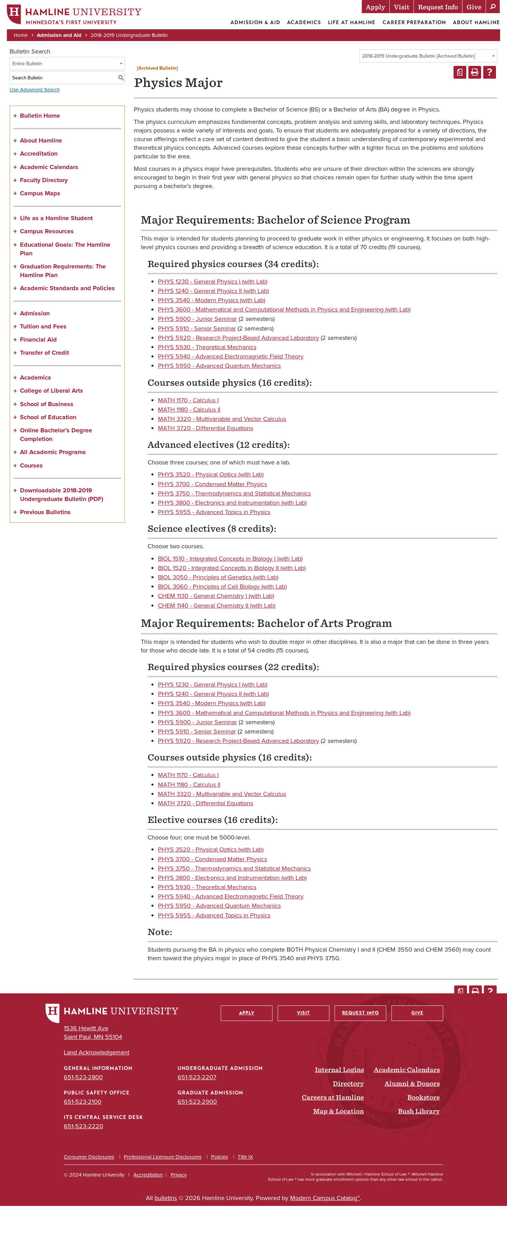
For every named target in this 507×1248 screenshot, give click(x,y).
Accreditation (39, 153)
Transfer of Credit (44, 352)
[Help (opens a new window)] (489, 72)
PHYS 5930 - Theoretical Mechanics (207, 347)
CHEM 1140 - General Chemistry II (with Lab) (216, 605)
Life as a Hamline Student (56, 218)
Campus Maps (40, 193)
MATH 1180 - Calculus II (189, 409)
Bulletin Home (40, 115)
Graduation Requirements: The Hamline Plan (63, 270)
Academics (304, 22)
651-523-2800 (83, 1077)
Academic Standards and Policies (67, 288)
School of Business (46, 404)
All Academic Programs (53, 452)
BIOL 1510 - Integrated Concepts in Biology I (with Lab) (230, 558)
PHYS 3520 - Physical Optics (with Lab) (211, 474)
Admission (35, 313)
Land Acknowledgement (96, 1052)
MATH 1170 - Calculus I (188, 400)
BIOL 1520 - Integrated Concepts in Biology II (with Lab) (232, 567)
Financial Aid (38, 339)
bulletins (166, 1197)
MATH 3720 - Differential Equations (205, 428)
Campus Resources (47, 231)
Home (21, 35)
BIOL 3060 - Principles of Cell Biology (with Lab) (222, 586)
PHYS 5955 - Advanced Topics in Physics (214, 512)
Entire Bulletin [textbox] (27, 63)
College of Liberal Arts (51, 390)
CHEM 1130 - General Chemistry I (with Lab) (216, 595)
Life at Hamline (352, 22)
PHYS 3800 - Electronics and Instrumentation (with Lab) (232, 502)
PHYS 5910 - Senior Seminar (197, 328)
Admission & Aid (255, 22)
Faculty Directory (44, 180)
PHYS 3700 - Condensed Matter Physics (212, 484)
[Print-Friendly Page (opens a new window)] (474, 72)
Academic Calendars (49, 167)
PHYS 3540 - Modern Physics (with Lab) (211, 300)
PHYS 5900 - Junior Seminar (197, 318)
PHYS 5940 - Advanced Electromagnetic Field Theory (231, 356)
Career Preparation (414, 22)
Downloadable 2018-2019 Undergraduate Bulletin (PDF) (61, 494)
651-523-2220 (83, 1126)
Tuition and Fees (43, 326)
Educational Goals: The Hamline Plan (65, 249)
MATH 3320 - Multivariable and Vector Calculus (222, 418)
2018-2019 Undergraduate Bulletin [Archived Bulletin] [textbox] (418, 56)
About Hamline (476, 22)
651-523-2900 (197, 1101)
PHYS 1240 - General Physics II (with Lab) (213, 290)
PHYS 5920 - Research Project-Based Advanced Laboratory (238, 337)
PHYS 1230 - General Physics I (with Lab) (212, 281)
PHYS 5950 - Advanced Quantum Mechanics (219, 365)
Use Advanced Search (35, 90)
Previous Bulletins (45, 512)
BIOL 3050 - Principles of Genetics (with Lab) (218, 577)
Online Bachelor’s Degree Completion (56, 434)
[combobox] (428, 55)
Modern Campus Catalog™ (325, 1197)
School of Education (48, 417)
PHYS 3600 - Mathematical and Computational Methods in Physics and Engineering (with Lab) (284, 309)
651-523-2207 (197, 1077)
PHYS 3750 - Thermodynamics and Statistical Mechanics (234, 493)
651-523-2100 (82, 1101)
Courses (31, 465)
